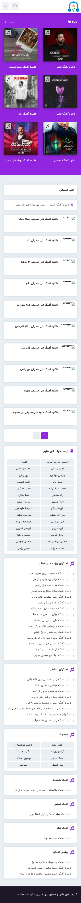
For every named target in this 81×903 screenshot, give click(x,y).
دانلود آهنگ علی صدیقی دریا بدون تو (37, 305)
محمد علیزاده (57, 548)
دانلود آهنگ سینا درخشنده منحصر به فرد (48, 703)
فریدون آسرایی (23, 528)
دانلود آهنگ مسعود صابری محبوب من (50, 573)
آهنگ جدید (57, 745)
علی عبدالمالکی (23, 515)
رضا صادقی (57, 495)
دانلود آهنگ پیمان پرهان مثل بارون (51, 697)
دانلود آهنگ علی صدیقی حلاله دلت (38, 219)
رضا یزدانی (23, 495)
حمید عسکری (23, 489)
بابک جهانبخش (23, 469)
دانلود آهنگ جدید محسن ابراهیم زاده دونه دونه (45, 874)
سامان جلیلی (23, 502)
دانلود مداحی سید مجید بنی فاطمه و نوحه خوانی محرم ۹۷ (39, 709)
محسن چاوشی (23, 542)
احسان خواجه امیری (57, 462)
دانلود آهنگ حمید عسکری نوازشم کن (51, 609)
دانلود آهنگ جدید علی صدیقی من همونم (35, 412)
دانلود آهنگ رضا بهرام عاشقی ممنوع (51, 862)
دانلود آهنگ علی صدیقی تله (42, 240)
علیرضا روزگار (57, 509)
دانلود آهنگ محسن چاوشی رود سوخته (50, 644)
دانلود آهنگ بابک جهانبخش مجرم (52, 655)
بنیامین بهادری (57, 475)
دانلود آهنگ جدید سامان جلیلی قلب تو (49, 868)
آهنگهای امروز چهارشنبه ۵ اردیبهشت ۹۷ (49, 715)
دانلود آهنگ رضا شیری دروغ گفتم (52, 632)
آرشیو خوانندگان (24, 745)
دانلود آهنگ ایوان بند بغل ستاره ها (52, 614)
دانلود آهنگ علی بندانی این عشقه (52, 620)
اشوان (24, 462)
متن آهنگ (57, 765)
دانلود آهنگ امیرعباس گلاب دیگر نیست (49, 626)
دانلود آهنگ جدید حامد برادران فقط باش (49, 679)
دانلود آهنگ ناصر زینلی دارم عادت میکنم (49, 638)
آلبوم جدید (23, 752)
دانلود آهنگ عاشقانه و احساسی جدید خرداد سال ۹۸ (42, 790)
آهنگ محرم (58, 758)
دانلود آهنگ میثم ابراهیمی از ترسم (52, 579)
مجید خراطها (23, 535)
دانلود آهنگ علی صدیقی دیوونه (40, 391)
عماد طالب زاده (23, 522)
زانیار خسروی (57, 502)
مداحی (23, 765)
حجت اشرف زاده (57, 489)
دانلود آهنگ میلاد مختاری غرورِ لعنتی (51, 591)
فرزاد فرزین (57, 528)
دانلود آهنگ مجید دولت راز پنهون (53, 585)
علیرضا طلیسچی (23, 509)
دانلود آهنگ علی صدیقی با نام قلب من (36, 326)
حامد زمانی (57, 482)
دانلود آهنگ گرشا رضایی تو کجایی (52, 650)
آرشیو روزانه (57, 752)
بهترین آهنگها (24, 758)
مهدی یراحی (24, 548)
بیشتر (12, 22)
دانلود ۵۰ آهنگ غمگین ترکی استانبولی (50, 814)
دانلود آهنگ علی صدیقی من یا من (39, 369)
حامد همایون (23, 482)
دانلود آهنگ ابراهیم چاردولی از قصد (51, 691)
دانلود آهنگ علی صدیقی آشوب (41, 283)
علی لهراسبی (57, 522)
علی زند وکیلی (57, 515)
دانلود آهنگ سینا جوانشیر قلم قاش (51, 597)
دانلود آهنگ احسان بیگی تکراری (54, 603)
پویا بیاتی (23, 475)
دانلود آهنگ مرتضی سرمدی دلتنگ (52, 685)
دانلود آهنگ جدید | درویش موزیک (50, 205)
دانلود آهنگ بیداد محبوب (57, 838)
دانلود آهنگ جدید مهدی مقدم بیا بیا (51, 720)
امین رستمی (57, 469)
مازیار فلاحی (57, 535)
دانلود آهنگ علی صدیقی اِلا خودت (39, 262)
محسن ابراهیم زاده (57, 542)
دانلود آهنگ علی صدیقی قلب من (39, 348)
